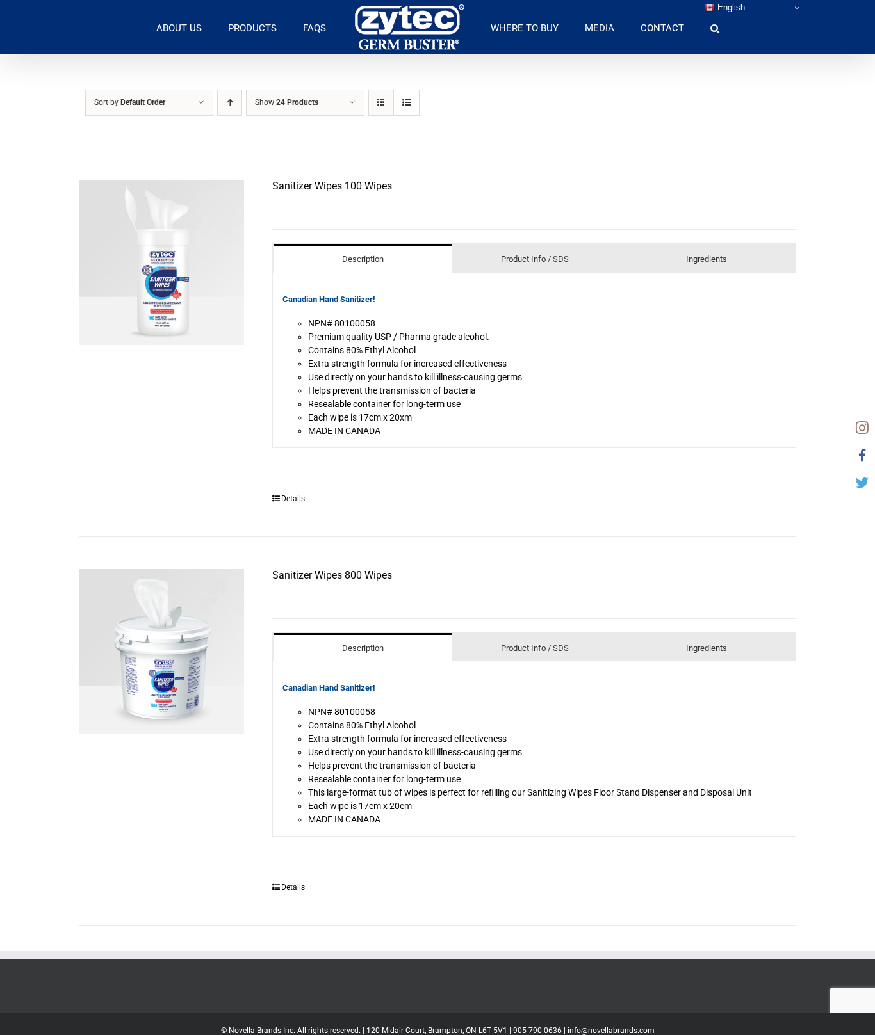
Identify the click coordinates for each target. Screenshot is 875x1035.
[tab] (363, 258)
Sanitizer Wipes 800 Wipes (332, 575)
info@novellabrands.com (611, 1030)
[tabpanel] (534, 360)
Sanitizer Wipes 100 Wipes (332, 186)
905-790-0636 (537, 1030)
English (730, 7)
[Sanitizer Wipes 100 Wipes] (161, 262)
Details (293, 498)
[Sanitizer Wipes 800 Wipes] (161, 651)
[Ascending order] (229, 103)
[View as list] (406, 102)
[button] (670, 27)
